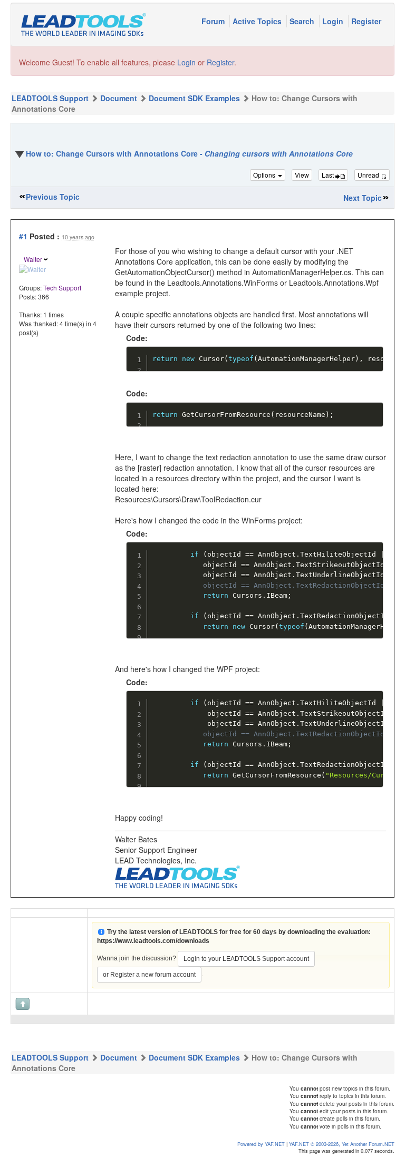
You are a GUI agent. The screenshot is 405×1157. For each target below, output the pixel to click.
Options (265, 174)
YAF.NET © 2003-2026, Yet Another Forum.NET (341, 1144)
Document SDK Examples (194, 98)
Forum (214, 21)
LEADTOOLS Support (50, 98)
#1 (23, 236)
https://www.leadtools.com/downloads (153, 941)
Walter (33, 259)
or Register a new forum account (149, 974)
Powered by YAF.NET (261, 1144)
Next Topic (362, 197)
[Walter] (32, 268)
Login (333, 21)
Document (118, 98)
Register (366, 21)
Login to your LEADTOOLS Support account (246, 958)
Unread (369, 174)
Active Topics (258, 21)
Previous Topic (53, 196)
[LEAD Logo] (177, 875)
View (302, 174)
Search (303, 21)
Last (328, 174)
